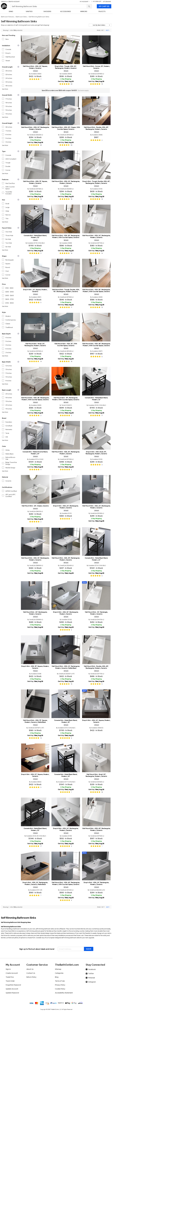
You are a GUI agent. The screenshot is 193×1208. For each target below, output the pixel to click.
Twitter (91, 973)
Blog (56, 977)
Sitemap (58, 969)
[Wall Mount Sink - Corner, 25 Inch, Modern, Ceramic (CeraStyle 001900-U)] (96, 49)
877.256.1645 (107, 1)
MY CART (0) (104, 6)
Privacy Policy (60, 985)
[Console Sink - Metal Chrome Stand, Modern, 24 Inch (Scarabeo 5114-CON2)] (35, 435)
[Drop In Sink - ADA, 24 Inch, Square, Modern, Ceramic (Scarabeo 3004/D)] (96, 703)
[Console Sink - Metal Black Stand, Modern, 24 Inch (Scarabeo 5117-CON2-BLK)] (65, 758)
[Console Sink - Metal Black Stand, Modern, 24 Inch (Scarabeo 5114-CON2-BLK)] (96, 541)
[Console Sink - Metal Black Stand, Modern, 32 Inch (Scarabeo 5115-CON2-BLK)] (65, 703)
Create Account (14, 1)
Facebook (92, 969)
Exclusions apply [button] (83, 90)
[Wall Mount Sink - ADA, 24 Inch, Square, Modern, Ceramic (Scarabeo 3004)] (35, 49)
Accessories (65, 11)
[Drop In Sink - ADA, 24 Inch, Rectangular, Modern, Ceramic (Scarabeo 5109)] (65, 812)
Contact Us (30, 973)
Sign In (3, 1)
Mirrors (83, 11)
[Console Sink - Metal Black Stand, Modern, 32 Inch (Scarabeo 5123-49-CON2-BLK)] (35, 812)
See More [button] (5, 89)
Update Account (12, 989)
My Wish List (97, 1)
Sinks (11, 11)
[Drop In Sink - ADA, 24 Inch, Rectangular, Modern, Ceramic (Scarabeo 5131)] (65, 489)
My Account (84, 1)
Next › (108, 30)
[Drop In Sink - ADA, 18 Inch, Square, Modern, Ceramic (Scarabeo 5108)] (35, 649)
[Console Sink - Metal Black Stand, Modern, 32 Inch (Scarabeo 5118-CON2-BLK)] (35, 219)
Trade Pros (10, 977)
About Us (29, 969)
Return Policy (31, 977)
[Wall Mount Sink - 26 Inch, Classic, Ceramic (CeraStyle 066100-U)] (35, 489)
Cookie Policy (60, 989)
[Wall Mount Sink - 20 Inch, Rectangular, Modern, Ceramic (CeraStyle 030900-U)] (35, 595)
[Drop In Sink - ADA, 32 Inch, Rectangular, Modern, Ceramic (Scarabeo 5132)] (65, 595)
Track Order (10, 981)
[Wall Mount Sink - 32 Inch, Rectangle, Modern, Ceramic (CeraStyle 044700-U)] (96, 595)
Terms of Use (60, 981)
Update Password (12, 993)
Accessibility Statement (64, 993)
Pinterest (91, 978)
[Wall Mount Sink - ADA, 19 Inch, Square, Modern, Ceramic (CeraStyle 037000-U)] (35, 164)
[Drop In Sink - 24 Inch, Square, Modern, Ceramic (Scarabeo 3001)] (35, 273)
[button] (100, 25)
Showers (47, 11)
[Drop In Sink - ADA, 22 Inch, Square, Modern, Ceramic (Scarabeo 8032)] (35, 758)
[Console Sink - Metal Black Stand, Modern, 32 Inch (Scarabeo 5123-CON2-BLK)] (96, 381)
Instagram (92, 982)
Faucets (102, 11)
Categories (59, 973)
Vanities (29, 11)
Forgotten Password (13, 985)
